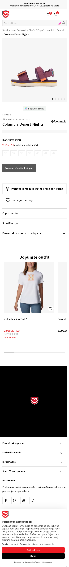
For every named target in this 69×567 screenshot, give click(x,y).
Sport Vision (8, 30)
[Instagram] (15, 500)
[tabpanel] (34, 70)
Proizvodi (21, 30)
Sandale (61, 30)
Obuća (32, 30)
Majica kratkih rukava (15, 315)
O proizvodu (10, 213)
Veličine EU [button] (8, 145)
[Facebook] (6, 500)
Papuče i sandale (46, 30)
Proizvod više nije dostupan (19, 168)
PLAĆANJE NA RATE (34, 3)
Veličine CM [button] (32, 145)
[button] (34, 23)
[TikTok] (33, 500)
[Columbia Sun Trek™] (29, 287)
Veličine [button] (20, 145)
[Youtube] (24, 500)
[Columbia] (59, 121)
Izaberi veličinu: (12, 139)
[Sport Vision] (5, 14)
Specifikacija (10, 223)
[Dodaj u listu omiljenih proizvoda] (51, 308)
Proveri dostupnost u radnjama (22, 233)
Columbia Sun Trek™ (16, 319)
